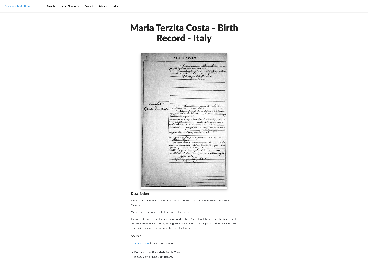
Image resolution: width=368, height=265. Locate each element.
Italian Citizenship (70, 6)
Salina (115, 6)
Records (51, 6)
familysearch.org (140, 243)
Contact (89, 6)
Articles (103, 6)
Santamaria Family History (18, 6)
